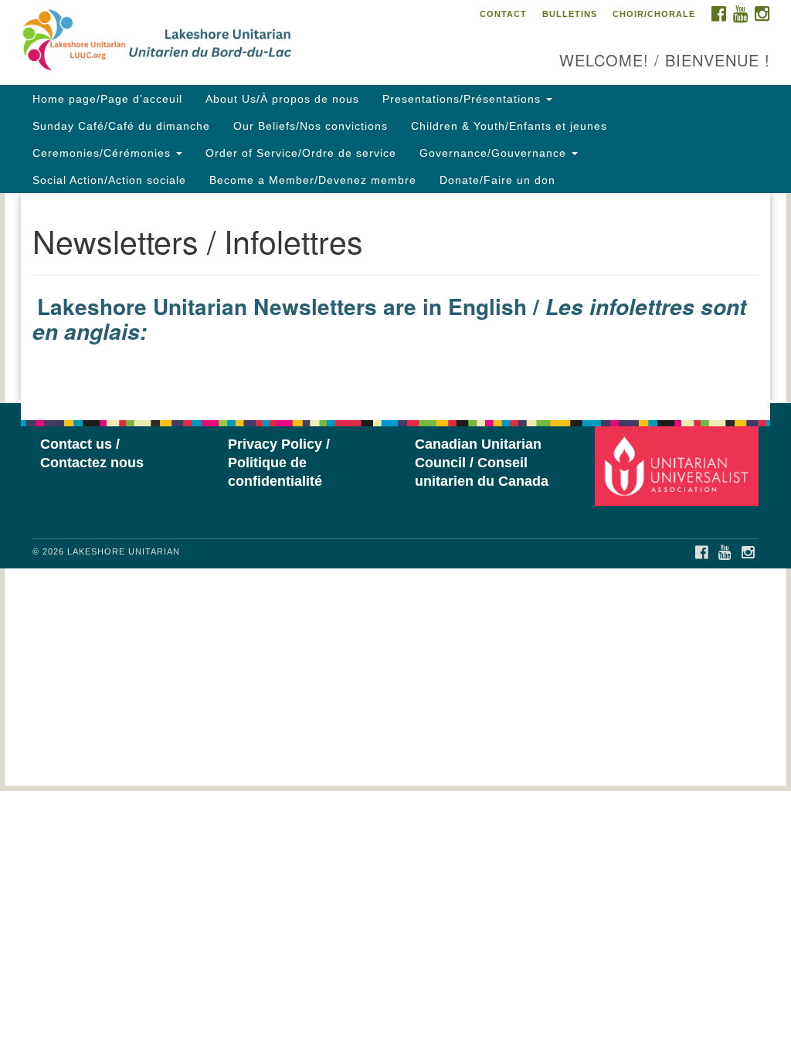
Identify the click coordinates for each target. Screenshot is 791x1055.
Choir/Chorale (654, 14)
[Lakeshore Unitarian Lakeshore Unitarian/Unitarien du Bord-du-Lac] (239, 42)
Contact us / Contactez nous (92, 453)
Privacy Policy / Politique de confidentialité (279, 462)
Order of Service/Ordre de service (300, 153)
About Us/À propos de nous (282, 99)
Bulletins (569, 14)
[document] (395, 298)
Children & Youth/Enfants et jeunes (509, 126)
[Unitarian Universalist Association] (678, 465)
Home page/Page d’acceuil (107, 99)
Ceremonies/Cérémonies (103, 153)
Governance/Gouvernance (494, 153)
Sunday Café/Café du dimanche (121, 126)
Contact (503, 14)
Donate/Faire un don (497, 180)
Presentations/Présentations (463, 99)
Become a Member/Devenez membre (312, 180)
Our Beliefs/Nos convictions (310, 126)
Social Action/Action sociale (109, 180)
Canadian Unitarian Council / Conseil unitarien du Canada (481, 462)
